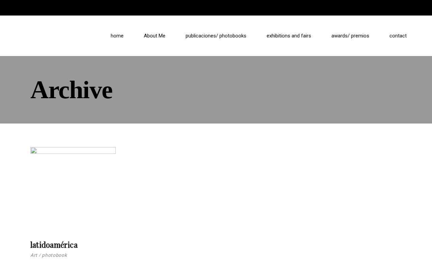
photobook (54, 255)
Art (33, 255)
